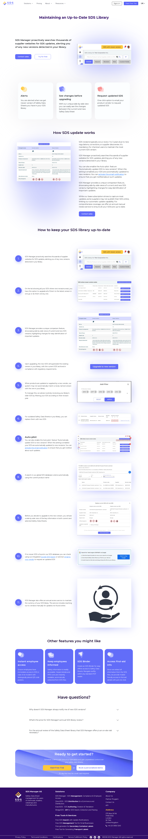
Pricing (39, 3)
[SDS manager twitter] (95, 837)
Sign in (116, 3)
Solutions (27, 3)
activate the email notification (111, 174)
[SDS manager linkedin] (99, 837)
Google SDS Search (48, 557)
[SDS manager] (8, 3)
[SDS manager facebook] (91, 837)
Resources (59, 3)
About (47, 3)
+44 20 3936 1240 (114, 826)
